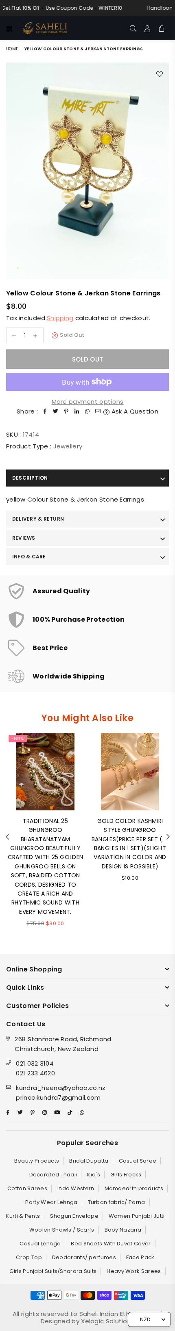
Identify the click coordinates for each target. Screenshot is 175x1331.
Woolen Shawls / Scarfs (61, 1230)
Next (168, 837)
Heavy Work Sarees (134, 1271)
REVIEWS (23, 537)
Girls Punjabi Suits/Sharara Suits (52, 1271)
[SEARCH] (133, 28)
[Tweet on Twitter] (55, 411)
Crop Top (29, 1257)
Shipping (60, 318)
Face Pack (140, 1257)
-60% (17, 738)
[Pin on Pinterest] (66, 411)
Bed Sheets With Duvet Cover (111, 1243)
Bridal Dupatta (88, 1161)
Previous (7, 837)
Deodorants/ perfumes (84, 1257)
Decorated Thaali (53, 1174)
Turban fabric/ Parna (116, 1202)
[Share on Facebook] (45, 411)
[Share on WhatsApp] (87, 411)
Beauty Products (36, 1161)
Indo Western (75, 1188)
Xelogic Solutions (106, 1321)
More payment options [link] (88, 401)
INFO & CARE (29, 556)
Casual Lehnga (40, 1243)
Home (12, 49)
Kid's (93, 1174)
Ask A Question (133, 411)
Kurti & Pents (23, 1216)
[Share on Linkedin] (77, 411)
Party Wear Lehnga (51, 1202)
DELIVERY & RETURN (38, 518)
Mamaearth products (134, 1188)
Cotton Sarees (27, 1188)
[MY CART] (162, 28)
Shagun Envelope (74, 1216)
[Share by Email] (98, 411)
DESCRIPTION (30, 477)
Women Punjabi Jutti (137, 1216)
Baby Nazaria (123, 1230)
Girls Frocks (126, 1174)
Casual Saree (138, 1161)
